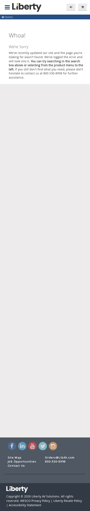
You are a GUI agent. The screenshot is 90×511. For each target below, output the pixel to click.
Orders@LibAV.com (60, 457)
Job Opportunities (22, 461)
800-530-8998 (55, 461)
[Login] (71, 7)
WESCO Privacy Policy (35, 501)
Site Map (15, 457)
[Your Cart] (82, 7)
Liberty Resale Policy (67, 501)
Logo (26, 7)
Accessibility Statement (25, 505)
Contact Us (16, 465)
